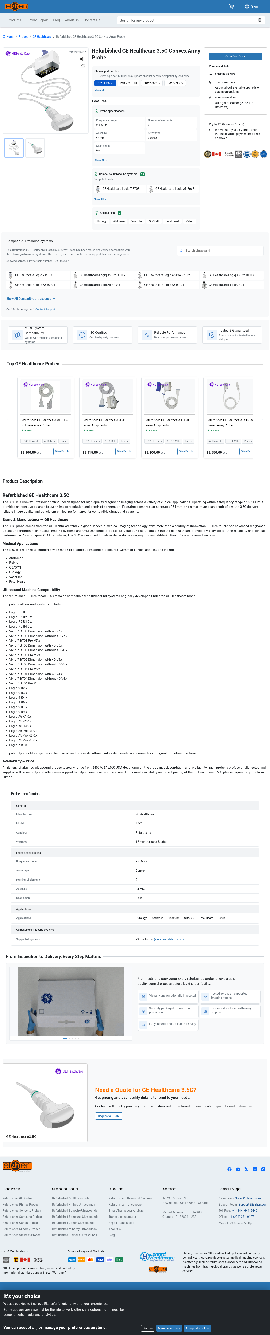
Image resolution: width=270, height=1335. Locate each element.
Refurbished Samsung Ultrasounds (75, 1216)
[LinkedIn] (255, 1169)
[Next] (262, 418)
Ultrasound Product (65, 1189)
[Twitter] (246, 1169)
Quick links (116, 1189)
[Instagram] (263, 1169)
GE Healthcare (42, 36)
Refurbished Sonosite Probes (22, 1210)
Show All (99, 90)
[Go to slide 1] (65, 1038)
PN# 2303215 (151, 83)
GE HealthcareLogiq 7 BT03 (121, 188)
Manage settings (169, 1328)
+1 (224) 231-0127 (241, 1216)
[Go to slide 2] (69, 1038)
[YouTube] (238, 1169)
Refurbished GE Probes (18, 1198)
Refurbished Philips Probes (20, 1204)
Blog (56, 20)
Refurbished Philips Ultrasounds (73, 1204)
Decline (148, 1328)
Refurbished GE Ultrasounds (70, 1198)
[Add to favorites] (83, 66)
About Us (72, 20)
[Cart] (232, 6)
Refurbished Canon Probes (20, 1223)
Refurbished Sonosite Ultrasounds (74, 1210)
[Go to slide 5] (78, 1038)
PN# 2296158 (128, 83)
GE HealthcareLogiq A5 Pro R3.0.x (176, 188)
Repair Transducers (121, 1223)
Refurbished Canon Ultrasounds (73, 1223)
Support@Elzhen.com (253, 1204)
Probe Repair (38, 20)
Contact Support (45, 309)
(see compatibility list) (169, 939)
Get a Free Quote (235, 56)
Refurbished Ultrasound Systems (130, 1198)
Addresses (169, 1189)
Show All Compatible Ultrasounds (28, 298)
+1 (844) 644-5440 (244, 1210)
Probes (23, 36)
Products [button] (14, 20)
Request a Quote (109, 1116)
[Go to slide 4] (75, 1038)
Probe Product (12, 1189)
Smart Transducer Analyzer (126, 1210)
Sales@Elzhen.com (248, 1198)
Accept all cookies (197, 1328)
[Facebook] (229, 1169)
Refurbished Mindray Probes (21, 1229)
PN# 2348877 (175, 83)
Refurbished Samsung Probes (22, 1216)
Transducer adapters (122, 1216)
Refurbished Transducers (125, 1204)
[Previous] (7, 418)
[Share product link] (82, 58)
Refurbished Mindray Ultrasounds (74, 1229)
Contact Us (92, 20)
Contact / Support (231, 1189)
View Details (62, 451)
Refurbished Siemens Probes (21, 1235)
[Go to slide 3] (72, 1038)
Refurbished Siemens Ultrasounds (74, 1235)
